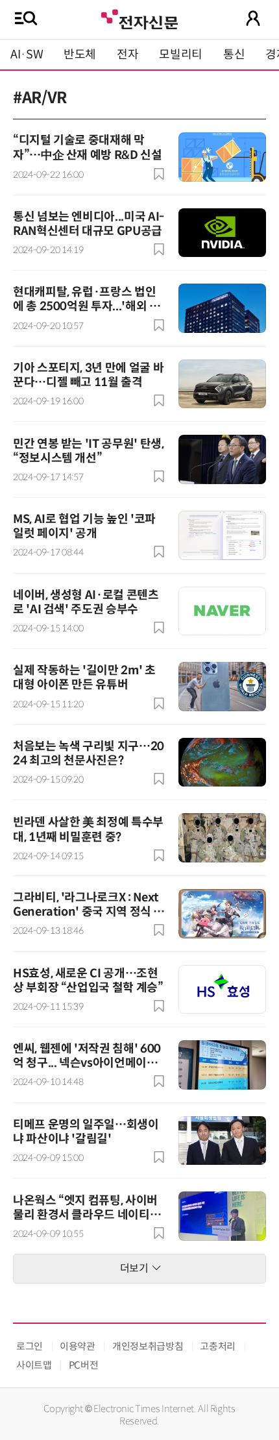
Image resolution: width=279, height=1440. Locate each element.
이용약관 (77, 1346)
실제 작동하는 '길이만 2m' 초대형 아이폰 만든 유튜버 (84, 677)
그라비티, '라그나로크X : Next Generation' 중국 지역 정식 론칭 (88, 911)
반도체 (80, 54)
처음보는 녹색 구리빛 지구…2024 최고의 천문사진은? (88, 753)
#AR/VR (40, 98)
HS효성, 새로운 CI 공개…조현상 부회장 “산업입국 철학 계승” (88, 980)
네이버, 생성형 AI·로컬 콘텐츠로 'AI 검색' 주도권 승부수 (86, 602)
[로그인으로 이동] (253, 18)
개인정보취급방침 (147, 1346)
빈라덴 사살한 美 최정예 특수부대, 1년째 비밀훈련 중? (88, 829)
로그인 (29, 1346)
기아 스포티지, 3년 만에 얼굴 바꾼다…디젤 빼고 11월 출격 (88, 375)
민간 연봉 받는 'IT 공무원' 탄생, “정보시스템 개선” (88, 451)
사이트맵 (34, 1365)
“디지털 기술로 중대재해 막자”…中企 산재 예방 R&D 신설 (87, 147)
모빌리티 (180, 54)
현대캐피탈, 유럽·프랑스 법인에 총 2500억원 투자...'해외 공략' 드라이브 (86, 306)
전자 (127, 54)
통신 (234, 54)
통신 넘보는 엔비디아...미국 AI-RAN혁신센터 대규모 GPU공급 (88, 224)
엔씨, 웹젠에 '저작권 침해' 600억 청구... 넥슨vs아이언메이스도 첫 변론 (87, 1063)
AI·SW (26, 54)
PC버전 (84, 1365)
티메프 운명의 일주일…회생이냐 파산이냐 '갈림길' (86, 1131)
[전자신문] (139, 17)
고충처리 (218, 1346)
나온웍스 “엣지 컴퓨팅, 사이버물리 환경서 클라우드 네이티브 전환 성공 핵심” (86, 1214)
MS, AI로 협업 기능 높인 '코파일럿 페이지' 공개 (84, 526)
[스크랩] (158, 173)
